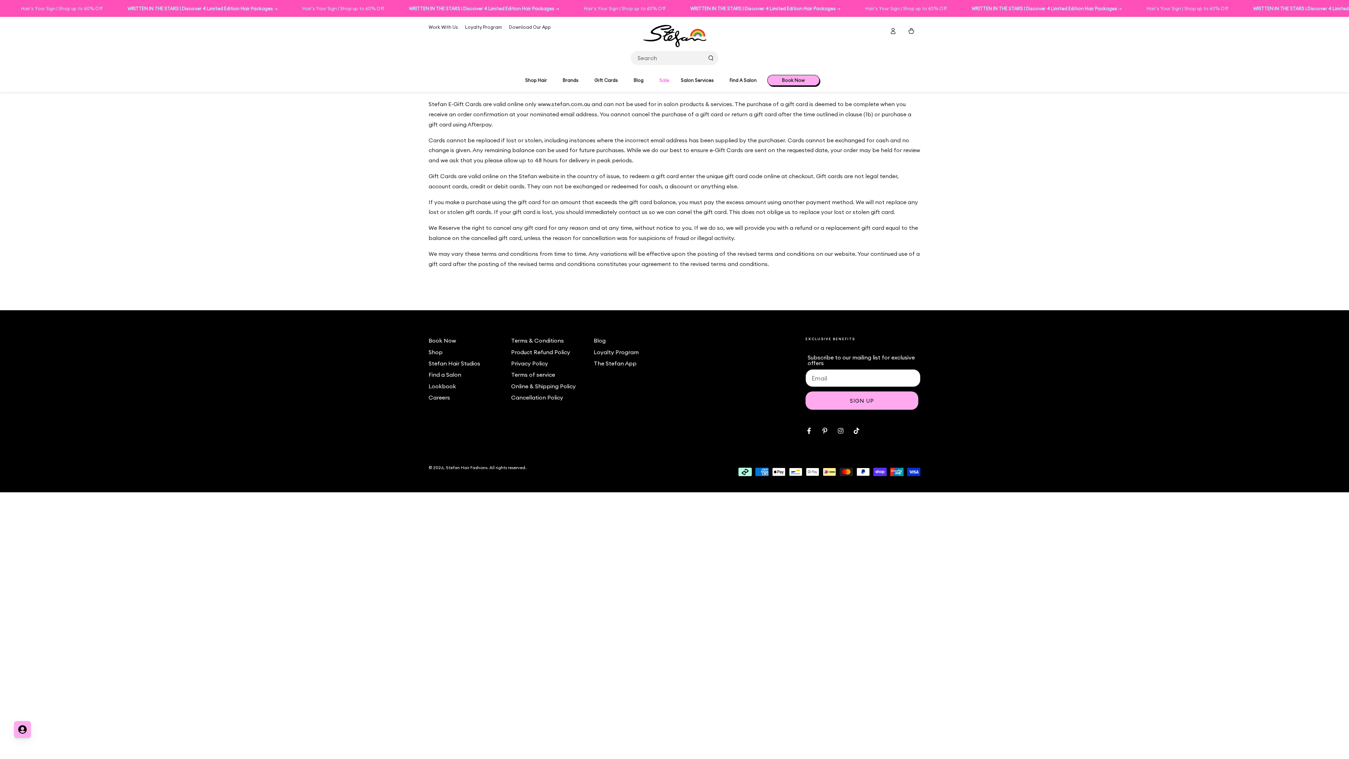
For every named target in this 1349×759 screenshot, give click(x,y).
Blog (600, 340)
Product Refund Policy (540, 352)
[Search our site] (710, 58)
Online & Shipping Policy (543, 386)
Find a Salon (445, 374)
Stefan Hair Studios (454, 363)
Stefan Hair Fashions (466, 467)
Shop (436, 352)
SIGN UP (862, 400)
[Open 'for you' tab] (22, 729)
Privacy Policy (529, 363)
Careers (439, 397)
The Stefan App (615, 363)
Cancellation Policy (537, 397)
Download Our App (530, 27)
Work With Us (443, 27)
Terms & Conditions (537, 340)
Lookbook (442, 386)
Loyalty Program (483, 27)
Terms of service (533, 374)
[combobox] (674, 58)
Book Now (442, 340)
